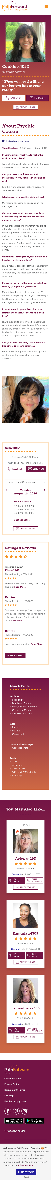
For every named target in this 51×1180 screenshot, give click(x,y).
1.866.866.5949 (14, 1131)
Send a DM (39, 98)
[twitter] (16, 1111)
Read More (20, 586)
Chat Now (34, 955)
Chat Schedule (37, 880)
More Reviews (15, 655)
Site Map (9, 1095)
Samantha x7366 (25, 1008)
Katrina (10, 597)
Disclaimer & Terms (14, 1090)
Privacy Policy (25, 1165)
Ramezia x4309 (25, 933)
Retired (10, 631)
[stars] (25, 863)
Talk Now (16, 880)
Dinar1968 (12, 570)
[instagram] (24, 1111)
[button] (5, 399)
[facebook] (7, 1111)
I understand (26, 1172)
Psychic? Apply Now (15, 1101)
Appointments (27, 107)
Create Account (12, 1078)
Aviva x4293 (25, 859)
